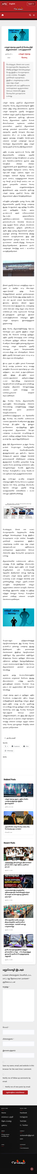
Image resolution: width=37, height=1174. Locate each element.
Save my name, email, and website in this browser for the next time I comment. (18, 1067)
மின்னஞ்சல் (8, 1038)
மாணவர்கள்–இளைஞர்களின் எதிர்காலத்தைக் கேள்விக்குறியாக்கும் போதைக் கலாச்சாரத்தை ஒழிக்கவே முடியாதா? (17, 893)
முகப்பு (4, 1125)
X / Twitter (24, 1125)
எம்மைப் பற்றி (7, 1116)
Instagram (24, 1116)
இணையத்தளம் (9, 1050)
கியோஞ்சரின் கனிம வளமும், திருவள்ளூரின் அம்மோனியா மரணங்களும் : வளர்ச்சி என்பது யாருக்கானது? (15, 923)
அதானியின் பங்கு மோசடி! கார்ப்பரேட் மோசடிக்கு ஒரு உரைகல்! (17, 828)
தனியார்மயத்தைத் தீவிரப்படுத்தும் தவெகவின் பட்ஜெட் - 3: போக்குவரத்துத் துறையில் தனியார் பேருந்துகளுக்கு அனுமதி (18, 953)
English (12, 3)
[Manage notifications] (31, 1169)
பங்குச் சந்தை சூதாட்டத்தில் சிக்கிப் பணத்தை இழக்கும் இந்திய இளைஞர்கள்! (16, 801)
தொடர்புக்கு (6, 1121)
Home (3, 1112)
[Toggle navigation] (34, 15)
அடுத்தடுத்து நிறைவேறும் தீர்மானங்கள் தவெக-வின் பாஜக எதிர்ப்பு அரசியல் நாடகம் (18, 864)
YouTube (23, 1121)
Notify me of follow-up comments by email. (16, 1080)
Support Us (31, 4)
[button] (30, 15)
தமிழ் (4, 3)
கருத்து (6, 986)
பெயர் (6, 1027)
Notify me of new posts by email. (17, 1086)
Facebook (23, 1112)
